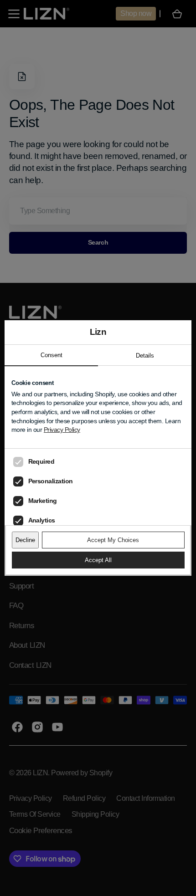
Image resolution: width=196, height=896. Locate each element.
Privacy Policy (62, 429)
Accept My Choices (113, 540)
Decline (25, 540)
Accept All (98, 560)
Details (145, 355)
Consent (51, 355)
